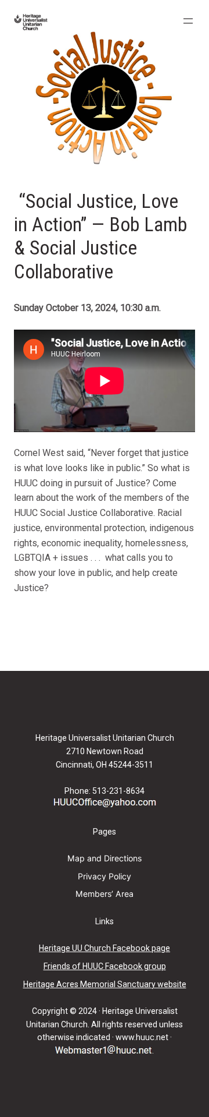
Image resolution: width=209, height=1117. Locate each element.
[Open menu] (188, 21)
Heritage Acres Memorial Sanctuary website (104, 984)
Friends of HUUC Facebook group (105, 966)
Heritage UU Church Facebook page (104, 948)
